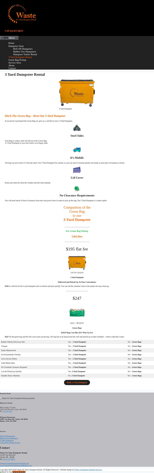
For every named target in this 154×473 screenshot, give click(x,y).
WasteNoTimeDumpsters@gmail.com (14, 463)
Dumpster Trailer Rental (25, 54)
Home (11, 43)
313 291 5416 (7, 411)
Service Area (14, 62)
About (11, 65)
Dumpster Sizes (16, 46)
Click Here (77, 236)
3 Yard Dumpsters (7, 440)
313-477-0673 (16, 31)
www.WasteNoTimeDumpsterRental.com (16, 466)
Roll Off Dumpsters (23, 48)
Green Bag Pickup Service (10, 443)
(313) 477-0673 (9, 459)
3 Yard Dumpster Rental (20, 57)
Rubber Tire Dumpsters (24, 51)
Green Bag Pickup (17, 60)
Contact (12, 68)
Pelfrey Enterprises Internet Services (88, 470)
